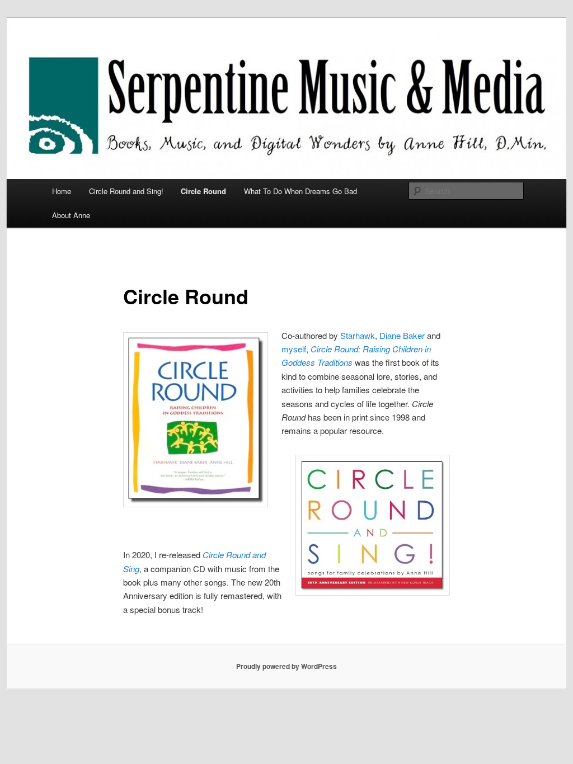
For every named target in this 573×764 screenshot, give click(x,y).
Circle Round (203, 191)
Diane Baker (402, 335)
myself (293, 349)
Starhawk (357, 335)
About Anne (71, 215)
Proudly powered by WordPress (286, 666)
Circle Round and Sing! (126, 191)
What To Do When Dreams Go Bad (300, 191)
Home (61, 191)
